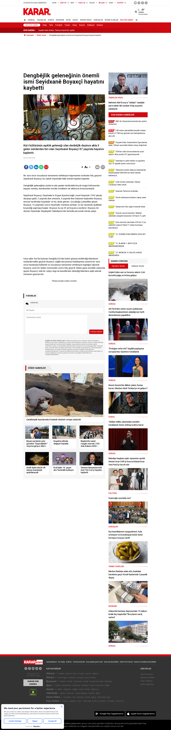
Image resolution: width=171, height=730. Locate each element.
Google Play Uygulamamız (111, 713)
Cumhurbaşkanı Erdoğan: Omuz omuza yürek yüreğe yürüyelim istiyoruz (67, 30)
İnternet (70, 693)
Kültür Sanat (126, 20)
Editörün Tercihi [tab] (138, 266)
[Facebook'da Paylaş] (26, 167)
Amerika (72, 677)
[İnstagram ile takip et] (138, 2)
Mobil (62, 693)
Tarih (51, 25)
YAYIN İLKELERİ (79, 662)
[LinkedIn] (36, 167)
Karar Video (86, 20)
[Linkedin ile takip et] (36, 668)
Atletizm (85, 685)
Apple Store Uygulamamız (143, 713)
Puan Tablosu (146, 681)
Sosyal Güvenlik (96, 681)
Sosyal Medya (81, 693)
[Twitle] (31, 167)
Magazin (67, 689)
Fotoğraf (58, 25)
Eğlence (95, 689)
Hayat (75, 20)
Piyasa (62, 681)
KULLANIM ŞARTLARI (94, 662)
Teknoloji (51, 693)
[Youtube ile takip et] (135, 2)
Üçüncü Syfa (71, 673)
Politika (61, 673)
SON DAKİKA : (29, 30)
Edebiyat (90, 25)
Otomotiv (77, 681)
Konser (82, 25)
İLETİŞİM (61, 662)
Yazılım (92, 693)
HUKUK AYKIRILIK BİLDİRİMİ (145, 662)
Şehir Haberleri (147, 684)
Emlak (69, 681)
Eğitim (95, 673)
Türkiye (81, 673)
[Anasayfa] (25, 20)
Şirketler (108, 681)
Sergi (74, 25)
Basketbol (66, 685)
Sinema (100, 25)
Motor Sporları (97, 685)
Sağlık (75, 689)
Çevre (88, 673)
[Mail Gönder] (46, 167)
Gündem (67, 697)
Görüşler (98, 20)
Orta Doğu (62, 677)
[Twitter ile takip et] (146, 2)
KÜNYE (69, 662)
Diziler (59, 689)
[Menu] (136, 20)
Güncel (31, 20)
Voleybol (76, 685)
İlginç (93, 697)
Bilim (98, 693)
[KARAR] (36, 11)
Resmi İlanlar (111, 20)
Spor (68, 20)
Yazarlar (41, 20)
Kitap (45, 25)
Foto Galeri (52, 701)
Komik (87, 697)
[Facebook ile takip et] (142, 2)
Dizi (73, 697)
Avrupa (80, 677)
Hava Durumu (146, 674)
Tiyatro (67, 25)
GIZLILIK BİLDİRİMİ (111, 662)
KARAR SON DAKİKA (33, 682)
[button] (82, 167)
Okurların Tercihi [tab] (118, 266)
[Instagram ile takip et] (40, 668)
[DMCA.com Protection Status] (33, 692)
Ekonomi (60, 20)
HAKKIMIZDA (51, 662)
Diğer (107, 685)
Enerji (85, 681)
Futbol (58, 685)
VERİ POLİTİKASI (126, 662)
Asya (87, 677)
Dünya (51, 20)
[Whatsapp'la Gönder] (41, 167)
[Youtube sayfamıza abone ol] (33, 668)
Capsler (72, 701)
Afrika (93, 677)
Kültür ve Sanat (99, 701)
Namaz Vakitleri (147, 677)
